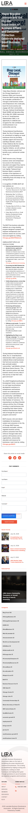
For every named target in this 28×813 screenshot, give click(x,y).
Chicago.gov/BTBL (11, 278)
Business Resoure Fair (10, 684)
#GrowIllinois (7, 667)
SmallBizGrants (8, 713)
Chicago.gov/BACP (9, 444)
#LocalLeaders (8, 671)
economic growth (9, 717)
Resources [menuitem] (5, 794)
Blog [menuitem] (3, 799)
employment (7, 721)
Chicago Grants (8, 692)
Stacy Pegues (9, 49)
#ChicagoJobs (8, 654)
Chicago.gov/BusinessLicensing (15, 263)
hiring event (7, 725)
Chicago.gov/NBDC (16, 321)
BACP (5, 679)
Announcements (8, 637)
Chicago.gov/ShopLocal (13, 348)
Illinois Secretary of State (11, 704)
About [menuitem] (4, 786)
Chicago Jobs (7, 696)
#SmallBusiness (8, 629)
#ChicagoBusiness (9, 616)
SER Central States (9, 709)
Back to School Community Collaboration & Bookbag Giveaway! (18, 550)
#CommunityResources (10, 663)
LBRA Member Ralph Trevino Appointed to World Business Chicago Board (17, 563)
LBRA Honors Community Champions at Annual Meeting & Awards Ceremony (11, 596)
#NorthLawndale (8, 633)
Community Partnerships (11, 700)
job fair (6, 730)
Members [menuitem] (5, 792)
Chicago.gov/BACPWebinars (12, 238)
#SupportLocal (8, 675)
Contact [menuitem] (4, 797)
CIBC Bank (6, 688)
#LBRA (6, 625)
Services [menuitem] (4, 789)
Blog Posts (7, 612)
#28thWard (7, 646)
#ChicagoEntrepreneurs (11, 621)
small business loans (10, 738)
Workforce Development (11, 642)
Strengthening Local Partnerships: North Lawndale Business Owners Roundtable (18, 539)
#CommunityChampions (10, 658)
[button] (25, 3)
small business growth (10, 734)
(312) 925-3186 (22, 786)
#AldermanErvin (8, 650)
